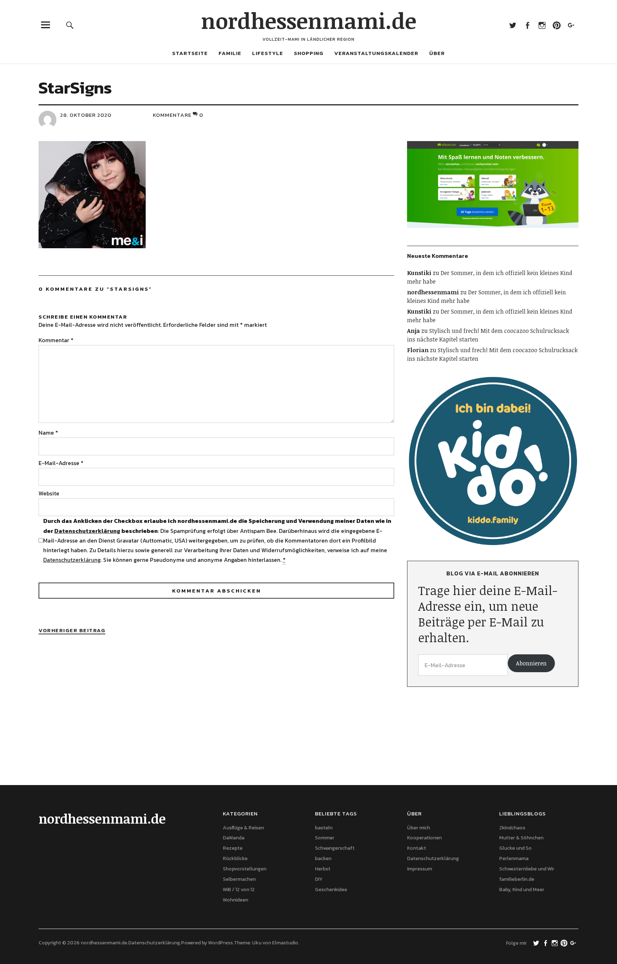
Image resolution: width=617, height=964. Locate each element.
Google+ (571, 24)
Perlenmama (513, 858)
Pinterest (556, 24)
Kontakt (416, 848)
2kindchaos (512, 827)
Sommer (324, 837)
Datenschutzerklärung (87, 530)
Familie (230, 53)
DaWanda (233, 837)
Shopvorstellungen (244, 869)
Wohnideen (235, 900)
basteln (323, 827)
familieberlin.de (516, 879)
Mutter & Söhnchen (521, 837)
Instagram (542, 24)
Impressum (419, 869)
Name (48, 432)
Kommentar (56, 340)
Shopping (308, 53)
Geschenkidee (331, 889)
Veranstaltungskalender (376, 53)
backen (323, 858)
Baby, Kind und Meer (521, 889)
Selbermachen (239, 879)
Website (49, 493)
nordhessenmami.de (308, 20)
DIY (318, 879)
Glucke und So (515, 848)
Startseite (190, 53)
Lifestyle (267, 53)
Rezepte (232, 848)
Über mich (418, 827)
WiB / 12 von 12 (239, 889)
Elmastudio (285, 942)
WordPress (220, 942)
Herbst (322, 869)
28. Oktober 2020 (85, 115)
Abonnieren (531, 663)
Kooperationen (424, 837)
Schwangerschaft (335, 848)
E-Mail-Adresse (61, 463)
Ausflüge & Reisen (243, 827)
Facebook (527, 24)
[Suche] (70, 24)
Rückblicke (235, 858)
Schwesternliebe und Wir (526, 869)
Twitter (513, 24)
